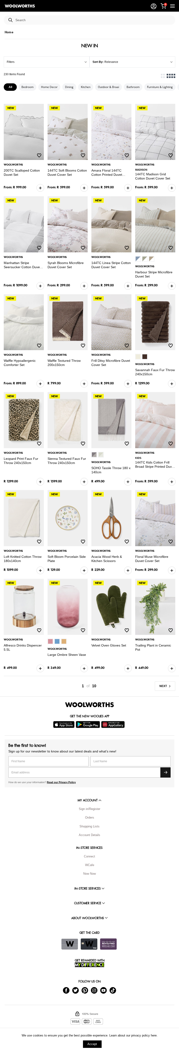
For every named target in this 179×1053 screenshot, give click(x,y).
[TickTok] (113, 990)
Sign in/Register (89, 809)
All (10, 87)
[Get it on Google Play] (88, 724)
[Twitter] (75, 990)
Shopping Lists (89, 826)
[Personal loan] (108, 944)
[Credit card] (89, 944)
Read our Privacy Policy (61, 782)
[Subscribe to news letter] (165, 772)
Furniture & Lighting (160, 87)
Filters (10, 62)
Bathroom (133, 87)
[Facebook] (66, 990)
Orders (89, 817)
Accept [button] (92, 1044)
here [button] (154, 1035)
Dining (69, 87)
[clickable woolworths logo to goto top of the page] (89, 704)
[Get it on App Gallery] (113, 724)
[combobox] (93, 20)
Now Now (89, 873)
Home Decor (49, 87)
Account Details (89, 835)
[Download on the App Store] (64, 724)
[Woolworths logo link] (20, 6)
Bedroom (27, 87)
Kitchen (85, 87)
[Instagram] (94, 990)
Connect (89, 856)
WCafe (89, 865)
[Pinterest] (85, 990)
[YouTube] (103, 990)
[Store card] (70, 944)
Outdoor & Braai (108, 87)
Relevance (111, 62)
